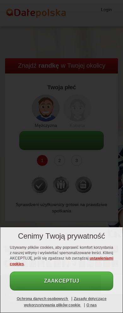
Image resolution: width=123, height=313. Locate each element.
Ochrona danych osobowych (43, 299)
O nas (91, 305)
